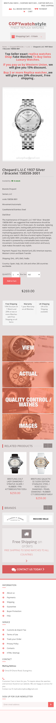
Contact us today (29, 569)
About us (11, 593)
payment (43, 9)
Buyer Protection (14, 611)
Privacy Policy (13, 643)
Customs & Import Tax (16, 630)
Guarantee (11, 606)
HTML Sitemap (13, 653)
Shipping (10, 602)
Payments (11, 597)
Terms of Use (12, 634)
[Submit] (51, 704)
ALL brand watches (22, 9)
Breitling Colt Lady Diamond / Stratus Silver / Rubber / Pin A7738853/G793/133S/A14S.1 (19, 483)
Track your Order (14, 639)
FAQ (8, 615)
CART (30, 11)
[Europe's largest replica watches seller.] (28, 24)
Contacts (11, 648)
